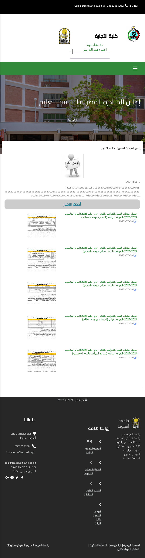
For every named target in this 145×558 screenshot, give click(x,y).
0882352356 (22, 446)
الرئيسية (72, 120)
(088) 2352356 (115, 5)
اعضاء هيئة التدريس (95, 49)
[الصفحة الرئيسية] (81, 546)
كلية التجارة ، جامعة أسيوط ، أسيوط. (23, 435)
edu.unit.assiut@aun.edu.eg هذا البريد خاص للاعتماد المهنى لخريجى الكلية (20, 467)
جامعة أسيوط (94, 45)
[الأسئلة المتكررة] (74, 546)
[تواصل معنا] (77, 546)
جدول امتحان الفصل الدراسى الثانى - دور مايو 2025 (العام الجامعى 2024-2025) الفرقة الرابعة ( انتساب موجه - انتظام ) (101, 215)
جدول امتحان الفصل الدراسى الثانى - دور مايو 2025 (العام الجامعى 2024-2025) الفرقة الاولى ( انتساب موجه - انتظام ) (101, 317)
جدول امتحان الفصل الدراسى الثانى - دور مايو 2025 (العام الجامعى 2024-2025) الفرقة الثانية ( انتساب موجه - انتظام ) (101, 283)
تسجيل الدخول (51, 19)
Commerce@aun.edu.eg (88, 5)
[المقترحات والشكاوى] (70, 546)
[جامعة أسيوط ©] (85, 546)
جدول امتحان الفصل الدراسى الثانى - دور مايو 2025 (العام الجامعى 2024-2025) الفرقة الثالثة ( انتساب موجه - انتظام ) (101, 249)
